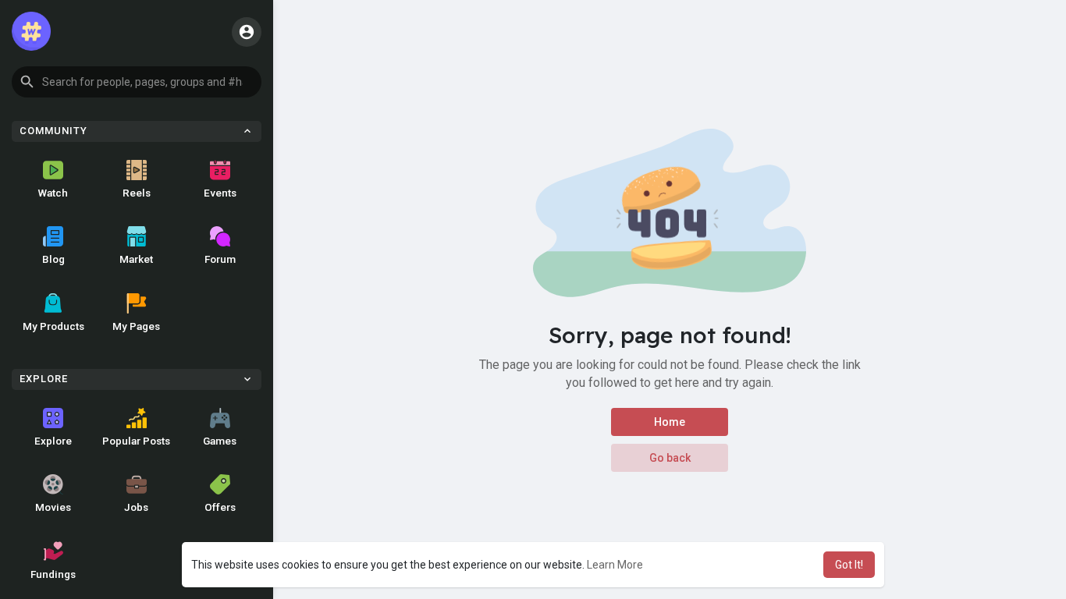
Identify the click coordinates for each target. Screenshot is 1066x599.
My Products (53, 326)
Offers (220, 507)
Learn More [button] (615, 564)
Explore (53, 440)
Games (219, 440)
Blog (53, 259)
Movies (53, 507)
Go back (670, 458)
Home (669, 422)
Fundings (53, 574)
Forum (220, 259)
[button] (136, 81)
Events (220, 192)
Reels (137, 192)
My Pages (136, 326)
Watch (53, 192)
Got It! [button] (849, 564)
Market (136, 259)
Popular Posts (136, 440)
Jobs (136, 507)
